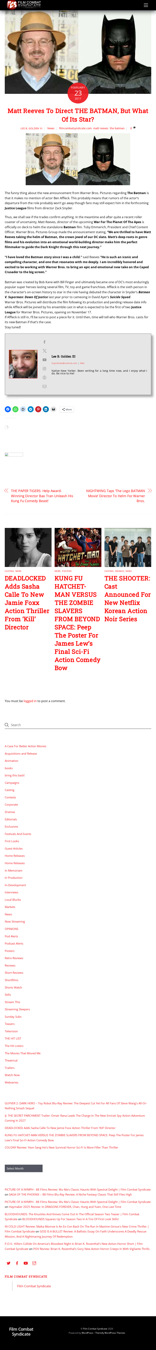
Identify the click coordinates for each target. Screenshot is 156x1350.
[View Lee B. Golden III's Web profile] (44, 377)
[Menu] (146, 5)
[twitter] (8, 1263)
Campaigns (12, 783)
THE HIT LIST (13, 1038)
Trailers (9, 1068)
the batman (117, 128)
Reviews (10, 965)
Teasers (10, 1024)
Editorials (11, 819)
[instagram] (34, 1263)
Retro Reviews (14, 958)
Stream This (12, 1002)
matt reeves (100, 128)
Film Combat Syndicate (26, 1276)
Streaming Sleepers (17, 1009)
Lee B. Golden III (32, 128)
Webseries (11, 1082)
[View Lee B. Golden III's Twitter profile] (44, 351)
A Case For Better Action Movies (25, 746)
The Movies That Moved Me (23, 1053)
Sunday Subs (13, 1016)
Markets (10, 907)
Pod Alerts (11, 936)
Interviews (11, 892)
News (50, 128)
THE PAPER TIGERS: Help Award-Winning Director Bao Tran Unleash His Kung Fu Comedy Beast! (42, 495)
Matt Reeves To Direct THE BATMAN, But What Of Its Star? (78, 115)
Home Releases (15, 856)
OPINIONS (11, 929)
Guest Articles (14, 848)
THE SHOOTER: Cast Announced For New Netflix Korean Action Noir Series (127, 598)
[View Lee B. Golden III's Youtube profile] (44, 360)
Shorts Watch (13, 987)
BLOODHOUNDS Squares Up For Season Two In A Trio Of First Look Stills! (70, 1219)
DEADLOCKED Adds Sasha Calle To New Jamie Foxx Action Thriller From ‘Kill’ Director (27, 602)
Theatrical (11, 1060)
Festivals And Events (18, 834)
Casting (9, 571)
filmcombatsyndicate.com (75, 128)
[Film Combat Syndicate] (24, 8)
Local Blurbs (13, 900)
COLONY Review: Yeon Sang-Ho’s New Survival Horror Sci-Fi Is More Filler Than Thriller (61, 1147)
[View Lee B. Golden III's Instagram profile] (44, 368)
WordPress (87, 1332)
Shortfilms (11, 980)
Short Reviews (14, 972)
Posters (67, 571)
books (9, 768)
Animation (11, 761)
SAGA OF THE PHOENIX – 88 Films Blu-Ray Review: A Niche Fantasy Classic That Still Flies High (70, 1194)
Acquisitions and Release (21, 753)
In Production (13, 878)
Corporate (11, 804)
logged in (30, 701)
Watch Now (12, 1075)
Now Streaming (15, 921)
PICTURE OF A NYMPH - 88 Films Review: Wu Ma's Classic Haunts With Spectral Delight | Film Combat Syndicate (78, 1189)
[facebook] (17, 1263)
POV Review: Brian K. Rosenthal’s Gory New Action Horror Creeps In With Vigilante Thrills (91, 1249)
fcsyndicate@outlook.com (64, 363)
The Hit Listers (14, 1046)
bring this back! (15, 775)
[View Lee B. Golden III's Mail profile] (44, 386)
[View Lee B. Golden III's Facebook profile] (44, 342)
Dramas (119, 571)
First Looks (12, 841)
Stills (8, 994)
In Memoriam (13, 870)
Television (11, 1031)
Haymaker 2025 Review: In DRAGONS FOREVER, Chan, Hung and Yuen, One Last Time (65, 1207)
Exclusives (11, 826)
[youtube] (25, 1263)
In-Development (15, 885)
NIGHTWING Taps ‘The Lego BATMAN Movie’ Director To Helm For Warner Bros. (115, 495)
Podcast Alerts (14, 943)
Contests (10, 797)
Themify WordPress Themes (110, 1332)
